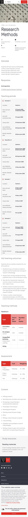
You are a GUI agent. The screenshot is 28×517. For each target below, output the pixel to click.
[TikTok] (11, 468)
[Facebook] (1, 468)
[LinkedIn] (8, 468)
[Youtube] (4, 468)
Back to (4, 56)
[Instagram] (6, 468)
